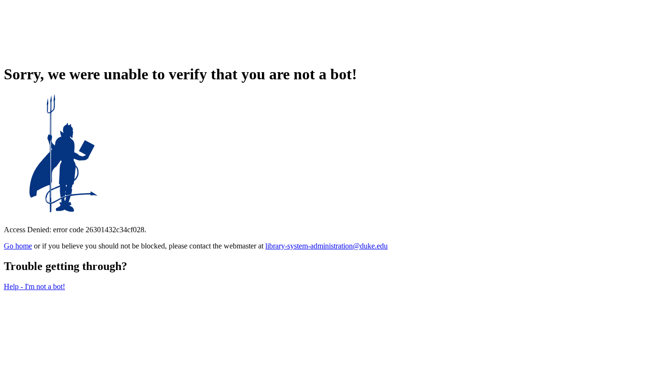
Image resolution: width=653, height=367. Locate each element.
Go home (18, 246)
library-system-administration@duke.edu (326, 246)
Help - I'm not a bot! (34, 286)
